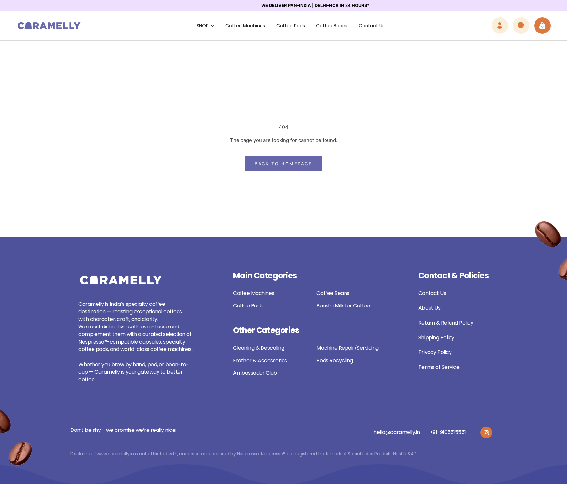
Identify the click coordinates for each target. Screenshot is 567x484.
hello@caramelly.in (396, 432)
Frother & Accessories (260, 360)
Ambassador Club (255, 373)
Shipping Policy (436, 337)
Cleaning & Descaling (258, 348)
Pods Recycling (334, 360)
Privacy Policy (435, 352)
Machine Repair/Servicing (347, 348)
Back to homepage (283, 163)
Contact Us (432, 293)
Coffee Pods (248, 305)
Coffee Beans (332, 293)
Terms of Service (438, 367)
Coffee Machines (253, 293)
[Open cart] (542, 25)
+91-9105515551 (448, 432)
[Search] (521, 25)
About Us (429, 308)
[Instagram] (486, 432)
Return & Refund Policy (445, 322)
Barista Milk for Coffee (343, 305)
